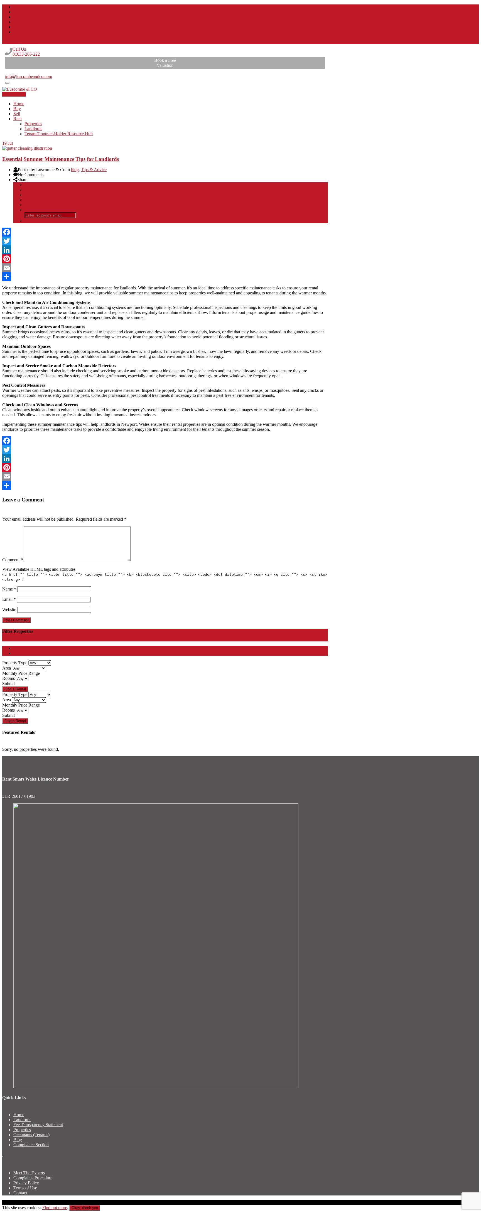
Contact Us (16, 94)
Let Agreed (23, 653)
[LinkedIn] (165, 249)
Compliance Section (31, 1144)
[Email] (165, 267)
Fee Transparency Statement (38, 1124)
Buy (17, 108)
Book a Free (165, 63)
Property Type (14, 662)
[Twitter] (165, 241)
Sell (16, 113)
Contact (20, 1192)
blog (75, 169)
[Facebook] (165, 232)
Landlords (33, 128)
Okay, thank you (85, 1208)
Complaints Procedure (32, 1177)
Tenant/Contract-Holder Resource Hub (58, 133)
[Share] (165, 276)
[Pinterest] (165, 258)
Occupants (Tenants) (31, 1134)
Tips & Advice (94, 169)
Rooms (8, 678)
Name (9, 589)
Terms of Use (25, 1187)
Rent (17, 118)
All (16, 648)
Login (11, 41)
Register (30, 41)
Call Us (26, 51)
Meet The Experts (29, 1172)
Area (6, 668)
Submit (8, 683)
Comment (12, 559)
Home (18, 103)
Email (9, 599)
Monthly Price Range (21, 673)
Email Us (13, 71)
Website (9, 609)
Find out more (54, 1207)
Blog (17, 1139)
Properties (33, 123)
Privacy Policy (26, 1182)
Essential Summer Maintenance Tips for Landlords (60, 159)
